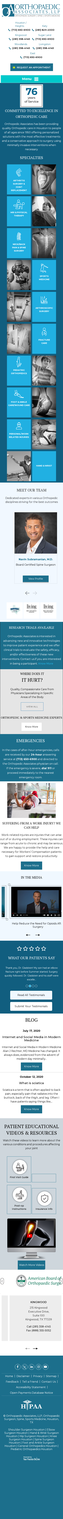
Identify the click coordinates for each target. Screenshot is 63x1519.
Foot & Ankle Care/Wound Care (19, 403)
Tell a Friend (30, 1377)
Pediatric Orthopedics (19, 372)
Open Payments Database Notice (31, 1388)
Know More (45, 663)
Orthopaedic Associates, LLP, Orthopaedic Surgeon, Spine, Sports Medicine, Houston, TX (32, 1415)
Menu (27, 79)
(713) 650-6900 (20, 29)
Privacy (37, 1372)
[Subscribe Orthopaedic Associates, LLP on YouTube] (45, 1363)
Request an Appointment (34, 67)
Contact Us (49, 1377)
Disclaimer (23, 1372)
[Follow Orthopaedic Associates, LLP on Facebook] (18, 1363)
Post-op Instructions (19, 1203)
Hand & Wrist (44, 465)
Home (9, 1372)
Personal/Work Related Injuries (19, 435)
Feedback (12, 1377)
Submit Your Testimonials (31, 1002)
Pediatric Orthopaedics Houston (31, 1445)
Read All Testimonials (31, 991)
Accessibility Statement (31, 1383)
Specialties (31, 157)
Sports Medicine (44, 278)
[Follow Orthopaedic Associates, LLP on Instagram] (38, 1363)
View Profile (31, 578)
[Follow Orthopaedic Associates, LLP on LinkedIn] (31, 1363)
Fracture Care (44, 341)
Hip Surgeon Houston (34, 1432)
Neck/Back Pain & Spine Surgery (19, 247)
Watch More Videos (31, 1261)
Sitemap (51, 1372)
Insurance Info (44, 1205)
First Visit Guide (19, 1173)
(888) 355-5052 (34, 1326)
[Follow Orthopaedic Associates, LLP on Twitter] (24, 1363)
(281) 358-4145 (21, 38)
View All (32, 706)
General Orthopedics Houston (37, 1442)
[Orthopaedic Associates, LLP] (31, 9)
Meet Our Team (31, 490)
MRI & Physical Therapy (18, 214)
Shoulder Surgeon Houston (26, 1425)
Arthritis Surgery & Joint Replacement (19, 185)
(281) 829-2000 (44, 29)
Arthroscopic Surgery (44, 309)
